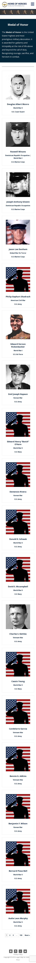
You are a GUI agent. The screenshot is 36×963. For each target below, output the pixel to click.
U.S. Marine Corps (18, 162)
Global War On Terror (18, 253)
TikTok (20, 951)
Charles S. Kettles (18, 634)
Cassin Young (18, 681)
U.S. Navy (18, 452)
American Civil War (18, 300)
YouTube (25, 951)
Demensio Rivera (18, 491)
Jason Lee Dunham (18, 249)
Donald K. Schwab (18, 539)
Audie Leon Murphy (18, 918)
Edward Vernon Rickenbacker (18, 345)
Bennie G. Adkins (18, 776)
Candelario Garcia (18, 728)
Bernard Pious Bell (18, 871)
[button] (33, 4)
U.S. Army (18, 304)
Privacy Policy (18, 954)
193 (21, 935)
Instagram (15, 951)
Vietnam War (18, 638)
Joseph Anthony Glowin (18, 201)
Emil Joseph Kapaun (18, 394)
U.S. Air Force (18, 354)
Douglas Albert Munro (18, 104)
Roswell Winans (18, 151)
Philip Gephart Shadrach (18, 296)
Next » (27, 935)
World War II (18, 108)
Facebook (10, 951)
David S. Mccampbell (18, 586)
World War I (18, 158)
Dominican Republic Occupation (17, 155)
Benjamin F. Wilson (18, 823)
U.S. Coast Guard (18, 112)
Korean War (18, 398)
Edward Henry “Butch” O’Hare (18, 443)
